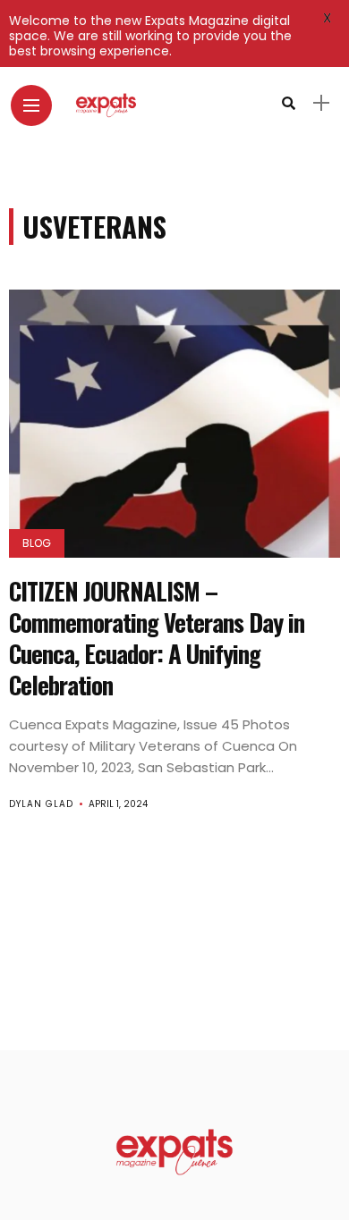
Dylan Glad (41, 804)
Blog (36, 543)
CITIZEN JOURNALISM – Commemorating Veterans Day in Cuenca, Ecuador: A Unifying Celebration (156, 638)
